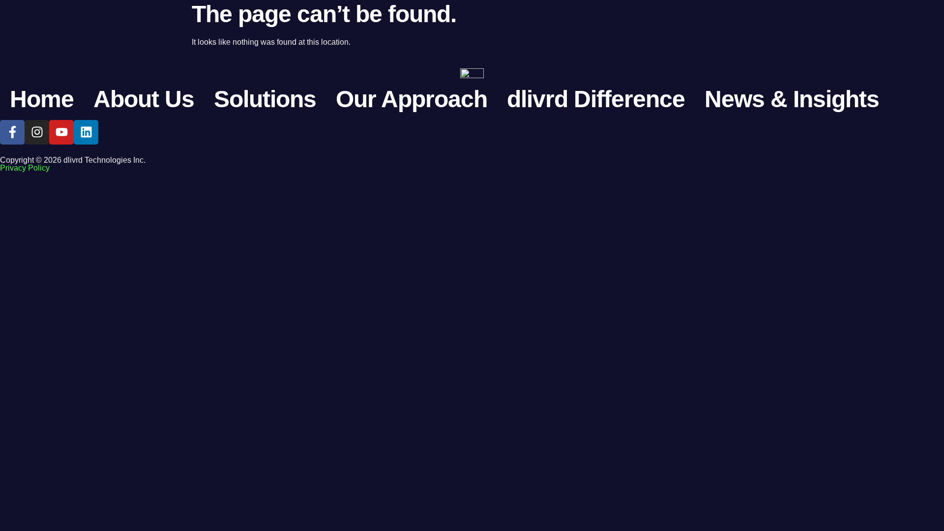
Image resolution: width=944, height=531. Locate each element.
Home (42, 99)
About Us (143, 99)
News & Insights (792, 99)
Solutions (265, 99)
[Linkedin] (86, 132)
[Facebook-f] (12, 132)
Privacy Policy (25, 168)
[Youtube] (61, 132)
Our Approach (411, 99)
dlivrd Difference (596, 99)
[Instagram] (37, 132)
